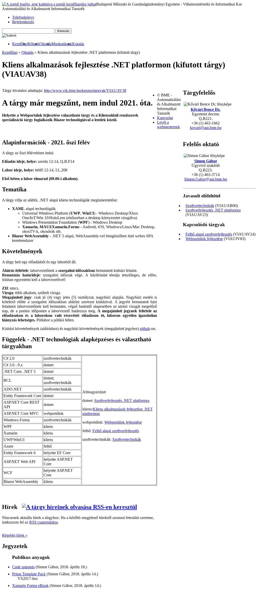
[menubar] (43, 44)
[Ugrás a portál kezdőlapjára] (49, 4)
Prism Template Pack (29, 574)
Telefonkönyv (23, 17)
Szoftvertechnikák (199, 205)
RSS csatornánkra (43, 522)
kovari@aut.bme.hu (205, 127)
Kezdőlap (19, 44)
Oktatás (45, 44)
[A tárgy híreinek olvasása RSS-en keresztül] (79, 507)
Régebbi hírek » (14, 535)
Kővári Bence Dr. (205, 109)
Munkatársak (61, 44)
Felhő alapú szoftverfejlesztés (208, 234)
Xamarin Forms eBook (30, 585)
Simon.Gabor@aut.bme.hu (205, 179)
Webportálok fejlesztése (204, 239)
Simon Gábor (205, 161)
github (145, 328)
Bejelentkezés (23, 22)
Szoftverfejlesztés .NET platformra (213, 210)
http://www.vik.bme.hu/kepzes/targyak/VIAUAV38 (85, 90)
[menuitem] (19, 44)
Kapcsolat (165, 118)
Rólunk (33, 44)
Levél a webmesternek (168, 124)
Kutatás (78, 44)
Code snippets (23, 567)
